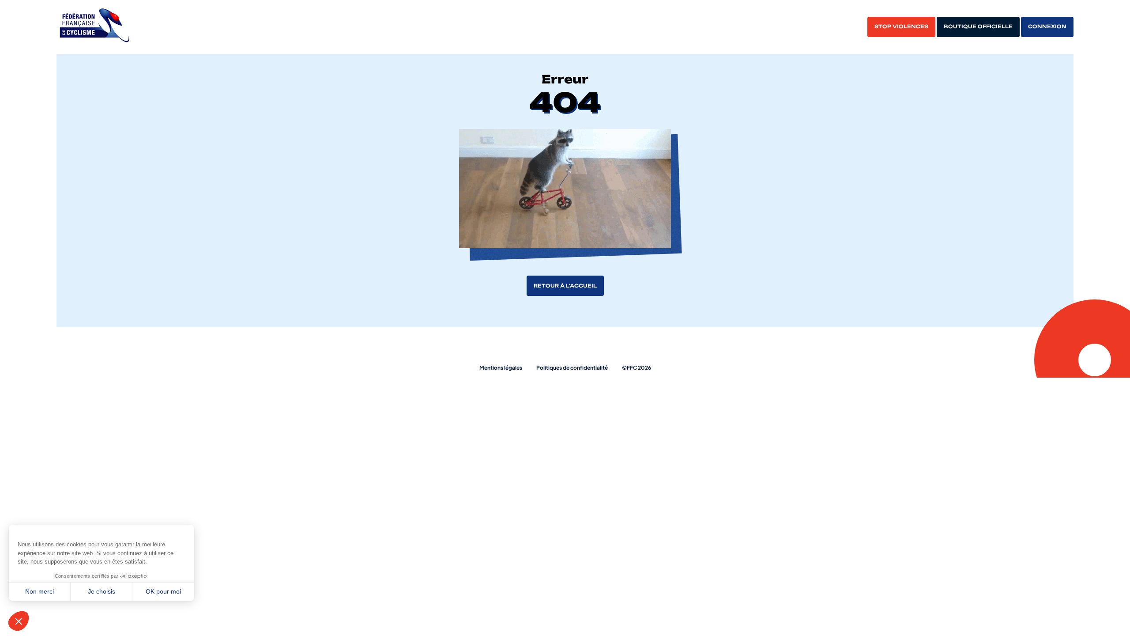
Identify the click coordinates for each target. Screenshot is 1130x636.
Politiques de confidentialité (572, 367)
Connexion (1047, 26)
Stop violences (901, 26)
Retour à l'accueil (565, 286)
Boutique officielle (978, 26)
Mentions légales (500, 367)
